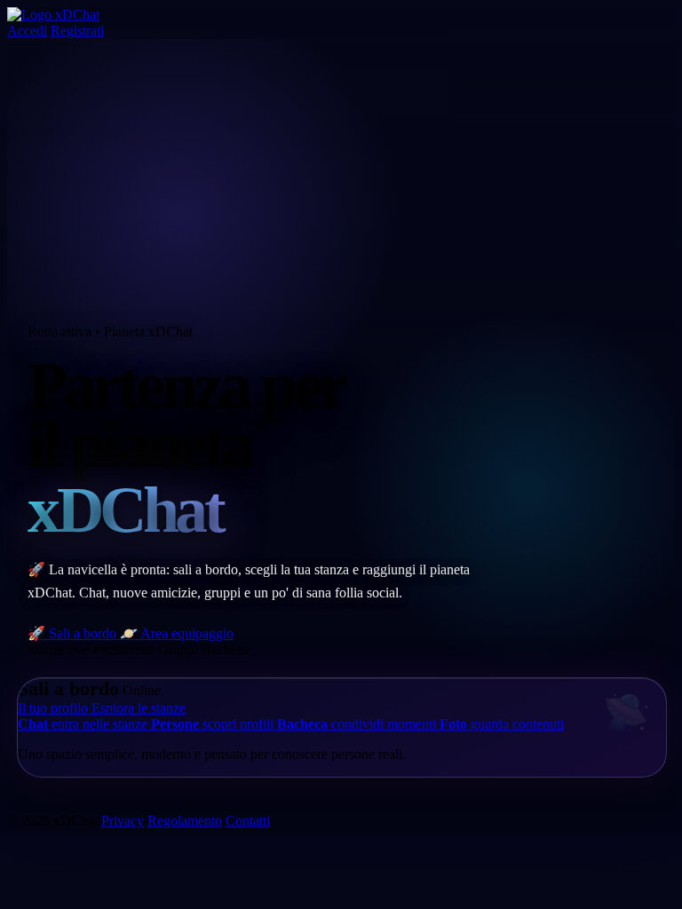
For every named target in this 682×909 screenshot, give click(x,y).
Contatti (248, 820)
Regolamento (184, 820)
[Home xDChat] (53, 14)
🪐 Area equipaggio (177, 633)
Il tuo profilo (54, 707)
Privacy (122, 820)
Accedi (27, 30)
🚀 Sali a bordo (74, 633)
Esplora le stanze (138, 707)
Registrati (77, 30)
